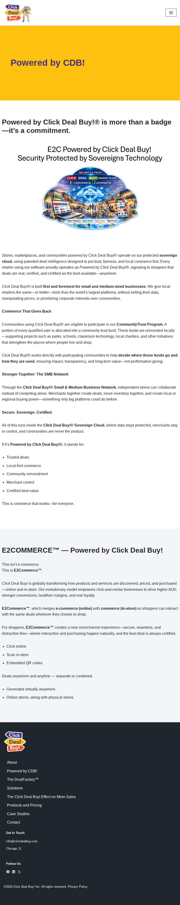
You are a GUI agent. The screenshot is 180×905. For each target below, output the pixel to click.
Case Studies (18, 814)
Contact (13, 822)
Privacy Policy (77, 886)
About (12, 762)
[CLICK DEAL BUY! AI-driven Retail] (18, 12)
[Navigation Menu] (170, 13)
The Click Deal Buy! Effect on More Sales (41, 797)
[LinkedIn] (13, 872)
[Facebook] (8, 872)
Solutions (15, 788)
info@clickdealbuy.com (22, 841)
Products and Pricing (24, 805)
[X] (19, 872)
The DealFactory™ (23, 779)
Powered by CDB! (22, 771)
